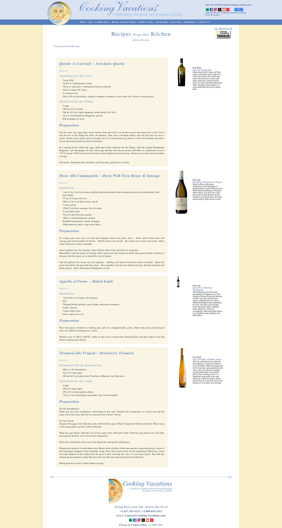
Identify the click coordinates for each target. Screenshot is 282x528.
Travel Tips (175, 22)
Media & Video (146, 22)
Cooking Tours (102, 22)
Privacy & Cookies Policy (133, 525)
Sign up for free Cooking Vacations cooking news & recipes (225, 13)
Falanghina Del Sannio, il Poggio (207, 181)
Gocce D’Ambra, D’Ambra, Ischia (207, 359)
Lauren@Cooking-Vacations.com (145, 515)
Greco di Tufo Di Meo (202, 69)
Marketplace (190, 22)
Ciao (90, 22)
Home (83, 22)
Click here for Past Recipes (67, 46)
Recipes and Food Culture (124, 22)
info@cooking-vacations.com (237, 4)
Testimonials (162, 22)
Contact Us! (204, 22)
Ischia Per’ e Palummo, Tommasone (203, 288)
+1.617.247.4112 (130, 511)
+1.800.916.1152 (152, 511)
